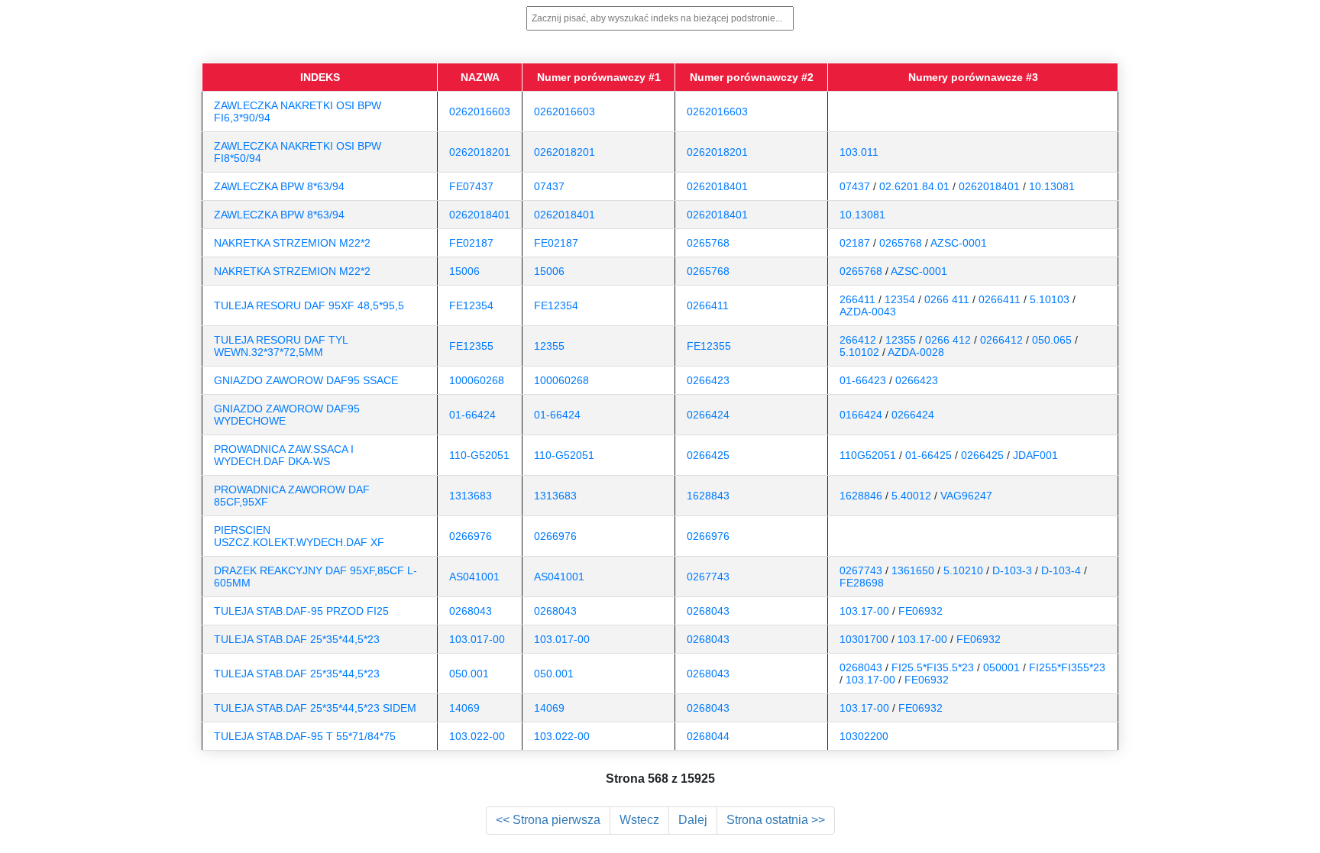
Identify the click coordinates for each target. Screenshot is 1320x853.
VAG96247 (966, 496)
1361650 (912, 570)
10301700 (864, 639)
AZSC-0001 (958, 243)
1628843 (708, 496)
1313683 (470, 496)
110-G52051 (479, 455)
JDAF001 (1035, 455)
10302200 (864, 736)
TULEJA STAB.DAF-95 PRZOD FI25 (301, 611)
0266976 (470, 536)
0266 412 (948, 340)
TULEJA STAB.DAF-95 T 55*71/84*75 (305, 736)
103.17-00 (864, 611)
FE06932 (920, 611)
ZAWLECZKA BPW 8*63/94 (279, 186)
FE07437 (471, 186)
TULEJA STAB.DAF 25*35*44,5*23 (297, 639)
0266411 (708, 305)
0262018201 (479, 152)
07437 (549, 186)
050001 (1001, 667)
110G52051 (868, 455)
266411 (857, 299)
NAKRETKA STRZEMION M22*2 (292, 243)
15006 (464, 271)
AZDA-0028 (916, 352)
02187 (855, 243)
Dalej (692, 819)
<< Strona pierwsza (548, 819)
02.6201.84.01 (914, 186)
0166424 (861, 415)
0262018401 (717, 186)
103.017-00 (477, 639)
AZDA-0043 (868, 311)
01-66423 (863, 380)
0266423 (708, 380)
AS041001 (474, 576)
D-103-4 (1061, 570)
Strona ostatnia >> (775, 819)
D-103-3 (1012, 570)
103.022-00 (477, 736)
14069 (464, 708)
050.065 (1052, 340)
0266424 (708, 415)
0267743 (708, 576)
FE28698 (862, 583)
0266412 (1001, 340)
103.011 (859, 152)
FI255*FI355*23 (1067, 667)
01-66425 (928, 455)
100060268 (476, 380)
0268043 (470, 611)
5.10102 (859, 352)
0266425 (708, 455)
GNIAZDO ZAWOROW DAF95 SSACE (306, 380)
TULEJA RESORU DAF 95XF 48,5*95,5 (309, 305)
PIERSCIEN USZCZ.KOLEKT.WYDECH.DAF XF (299, 536)
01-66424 (472, 415)
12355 (549, 346)
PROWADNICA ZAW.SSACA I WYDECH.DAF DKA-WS (284, 455)
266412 (858, 340)
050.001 (469, 673)
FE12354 (471, 305)
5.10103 (1049, 299)
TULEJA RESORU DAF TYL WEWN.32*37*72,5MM (281, 346)
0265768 (708, 243)
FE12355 (471, 346)
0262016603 (479, 111)
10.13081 (1052, 186)
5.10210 (963, 570)
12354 (900, 299)
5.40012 (911, 496)
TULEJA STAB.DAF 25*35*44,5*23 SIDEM (315, 708)
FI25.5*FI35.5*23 (932, 667)
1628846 (861, 496)
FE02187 (471, 243)
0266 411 (946, 299)
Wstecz (639, 819)
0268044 (708, 736)
